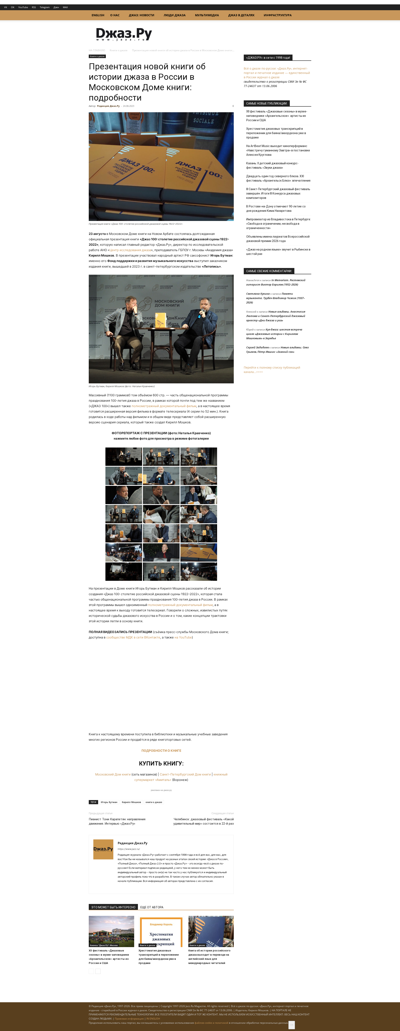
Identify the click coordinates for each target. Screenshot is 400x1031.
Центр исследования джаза (130, 250)
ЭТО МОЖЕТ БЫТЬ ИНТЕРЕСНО (113, 907)
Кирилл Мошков (131, 802)
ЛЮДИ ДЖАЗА (175, 15)
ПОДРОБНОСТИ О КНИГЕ (161, 751)
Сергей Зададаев (257, 347)
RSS (34, 7)
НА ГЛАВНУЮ (97, 50)
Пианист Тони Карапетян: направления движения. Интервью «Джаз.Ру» (117, 821)
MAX (65, 7)
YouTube (23, 7)
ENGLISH (98, 15)
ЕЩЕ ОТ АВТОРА (151, 907)
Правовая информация (129, 1018)
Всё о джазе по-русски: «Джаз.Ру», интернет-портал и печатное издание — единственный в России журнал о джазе (277, 72)
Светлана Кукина (258, 293)
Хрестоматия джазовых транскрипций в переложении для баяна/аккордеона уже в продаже (276, 133)
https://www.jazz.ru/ (129, 849)
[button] (306, 15)
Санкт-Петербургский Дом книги (185, 774)
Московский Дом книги (113, 774)
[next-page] (98, 971)
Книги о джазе (119, 50)
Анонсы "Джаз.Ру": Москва (104, 945)
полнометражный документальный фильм (164, 406)
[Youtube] (143, 887)
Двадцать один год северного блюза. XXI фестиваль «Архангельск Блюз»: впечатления (278, 178)
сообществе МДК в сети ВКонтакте (133, 637)
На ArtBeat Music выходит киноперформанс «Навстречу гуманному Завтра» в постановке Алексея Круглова (278, 150)
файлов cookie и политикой (211, 1023)
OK (12, 7)
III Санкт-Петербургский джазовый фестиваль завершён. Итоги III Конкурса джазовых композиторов (278, 193)
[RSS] (121, 887)
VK (5, 7)
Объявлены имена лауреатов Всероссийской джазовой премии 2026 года (278, 239)
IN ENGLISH (153, 1018)
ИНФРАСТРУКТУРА (278, 15)
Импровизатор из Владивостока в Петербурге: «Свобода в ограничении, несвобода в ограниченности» (278, 224)
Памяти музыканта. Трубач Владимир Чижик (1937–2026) (275, 298)
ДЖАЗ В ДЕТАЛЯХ (241, 15)
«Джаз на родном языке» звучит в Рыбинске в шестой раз (278, 252)
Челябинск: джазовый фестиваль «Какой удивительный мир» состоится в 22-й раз (203, 821)
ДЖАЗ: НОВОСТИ (141, 15)
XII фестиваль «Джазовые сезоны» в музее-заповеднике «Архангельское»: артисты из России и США (276, 116)
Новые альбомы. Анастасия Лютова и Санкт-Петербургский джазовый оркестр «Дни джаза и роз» (275, 316)
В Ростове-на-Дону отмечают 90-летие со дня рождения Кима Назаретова (276, 208)
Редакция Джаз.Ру (108, 105)
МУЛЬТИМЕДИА (207, 15)
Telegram (45, 7)
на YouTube (183, 637)
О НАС (115, 15)
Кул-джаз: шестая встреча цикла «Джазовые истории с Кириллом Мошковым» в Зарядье (274, 334)
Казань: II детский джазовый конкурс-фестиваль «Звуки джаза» (272, 165)
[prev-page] (91, 971)
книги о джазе (154, 802)
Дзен (56, 7)
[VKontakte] (128, 887)
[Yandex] (136, 887)
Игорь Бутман (109, 802)
